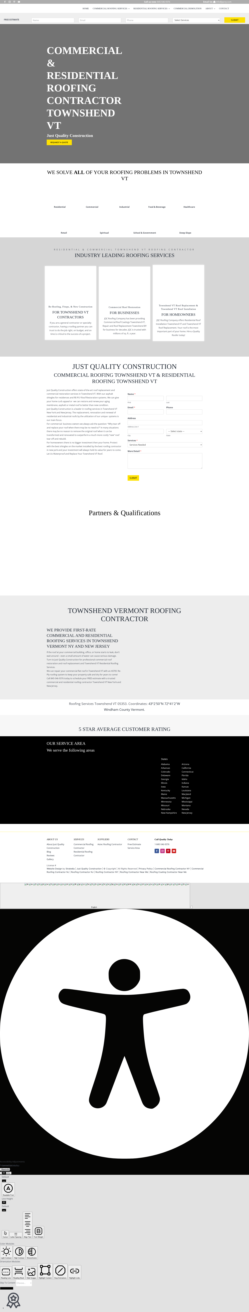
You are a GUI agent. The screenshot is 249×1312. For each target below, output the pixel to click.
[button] (192, 907)
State (168, 435)
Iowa (163, 786)
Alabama (165, 764)
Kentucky (165, 790)
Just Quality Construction (89, 868)
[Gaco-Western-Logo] (74, 557)
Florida (185, 775)
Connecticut (187, 771)
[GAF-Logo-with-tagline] (24, 534)
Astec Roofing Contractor (110, 844)
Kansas (185, 786)
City (129, 435)
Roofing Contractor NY (106, 872)
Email (131, 407)
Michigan (186, 797)
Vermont (137, 709)
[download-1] (174, 555)
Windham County (117, 709)
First (129, 402)
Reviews (50, 855)
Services (133, 440)
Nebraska (165, 809)
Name (132, 394)
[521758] (124, 534)
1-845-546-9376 (162, 844)
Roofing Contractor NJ (82, 872)
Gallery (50, 859)
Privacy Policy (146, 868)
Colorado (165, 771)
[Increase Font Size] (4, 1173)
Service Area (134, 848)
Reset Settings (6, 1288)
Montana (186, 805)
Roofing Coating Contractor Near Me (168, 872)
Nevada (185, 809)
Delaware (165, 775)
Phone (169, 407)
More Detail (134, 451)
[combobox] (95, 896)
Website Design (54, 868)
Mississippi (187, 801)
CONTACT (133, 839)
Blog (49, 851)
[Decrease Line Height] (4, 1210)
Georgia (165, 779)
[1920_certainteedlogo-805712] (74, 534)
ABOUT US (52, 839)
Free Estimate (134, 844)
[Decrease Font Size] (4, 1180)
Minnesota (166, 801)
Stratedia (70, 868)
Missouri (165, 805)
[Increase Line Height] (4, 1202)
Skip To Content (8, 1282)
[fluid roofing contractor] (224, 528)
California (186, 768)
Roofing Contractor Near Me (134, 872)
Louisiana (186, 790)
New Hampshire (169, 812)
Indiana (185, 783)
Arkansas (165, 768)
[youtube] (19, 2)
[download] (174, 528)
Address (132, 418)
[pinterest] (14, 2)
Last (168, 402)
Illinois (164, 783)
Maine (164, 794)
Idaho (184, 779)
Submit (234, 20)
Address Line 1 (133, 427)
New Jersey (187, 812)
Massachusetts (168, 797)
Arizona (185, 764)
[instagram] (10, 2)
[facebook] (5, 2)
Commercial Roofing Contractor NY (172, 868)
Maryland (186, 794)
